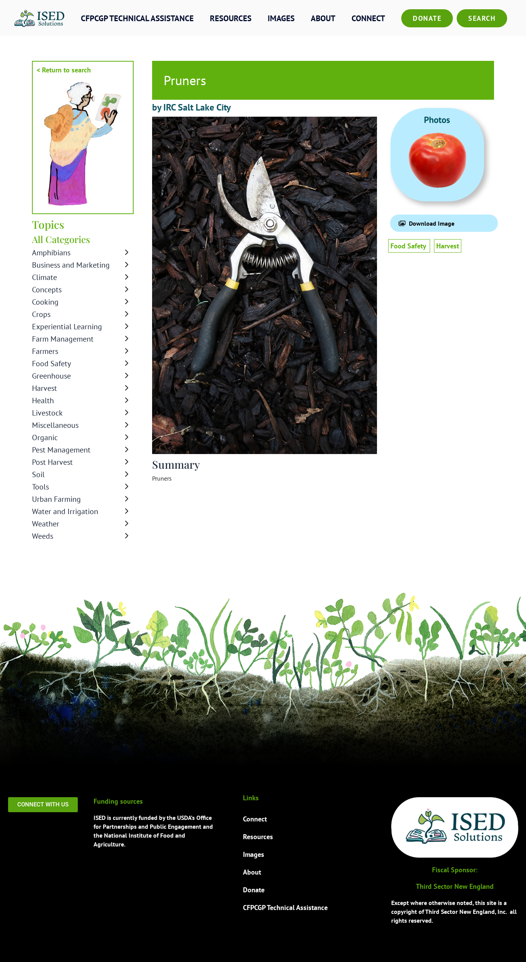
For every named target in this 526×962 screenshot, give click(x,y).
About (323, 18)
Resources (230, 18)
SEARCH (482, 18)
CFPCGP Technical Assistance (137, 18)
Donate (427, 18)
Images (281, 18)
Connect (368, 18)
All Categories (61, 239)
